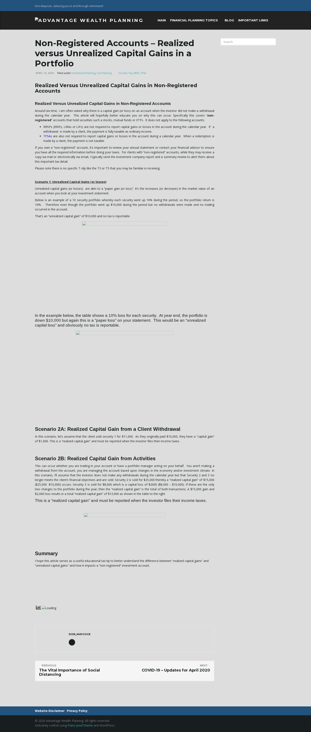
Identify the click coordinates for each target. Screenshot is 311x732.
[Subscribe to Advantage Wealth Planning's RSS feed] (274, 5)
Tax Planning (104, 73)
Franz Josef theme (80, 725)
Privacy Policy (77, 711)
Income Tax (125, 73)
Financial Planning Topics (194, 20)
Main (162, 20)
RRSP (136, 73)
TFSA (143, 73)
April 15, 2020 (45, 73)
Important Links (253, 20)
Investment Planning (83, 73)
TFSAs (47, 136)
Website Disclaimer (50, 711)
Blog (229, 20)
